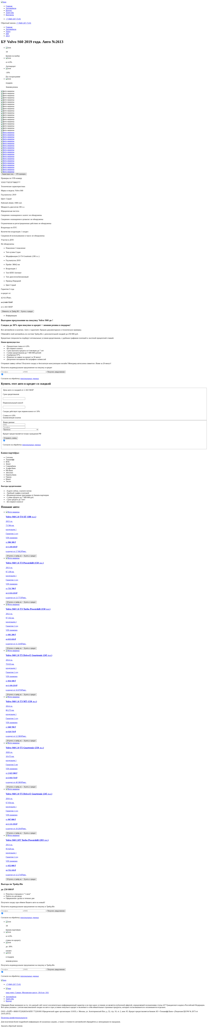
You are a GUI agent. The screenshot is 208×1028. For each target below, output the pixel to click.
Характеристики (7, 174)
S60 (7, 34)
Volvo (8, 31)
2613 (8, 36)
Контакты (10, 15)
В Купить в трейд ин (14, 556)
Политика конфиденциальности (14, 1018)
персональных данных (29, 378)
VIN (21, 174)
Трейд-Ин (10, 13)
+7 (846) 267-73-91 (23, 23)
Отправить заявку (10, 438)
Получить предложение (56, 372)
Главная (9, 6)
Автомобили (11, 8)
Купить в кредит (27, 311)
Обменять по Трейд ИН (10, 311)
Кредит (9, 10)
